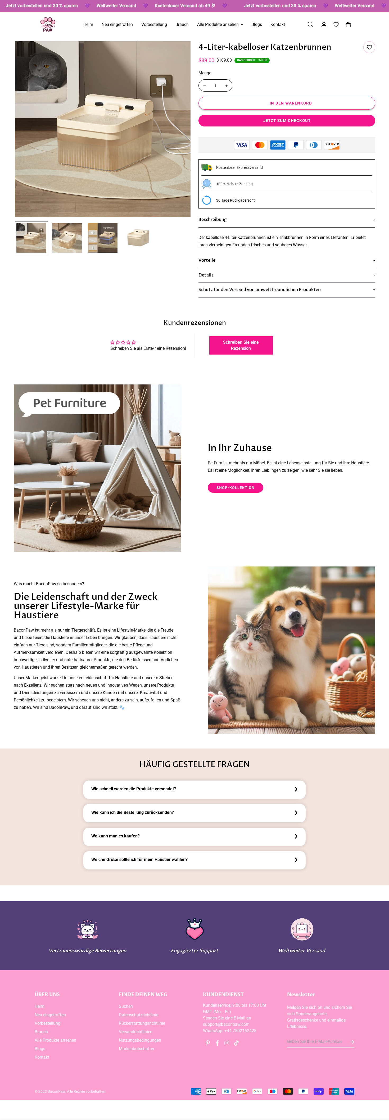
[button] (347, 25)
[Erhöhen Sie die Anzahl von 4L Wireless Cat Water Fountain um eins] (226, 86)
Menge (204, 72)
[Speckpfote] (48, 24)
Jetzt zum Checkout (287, 120)
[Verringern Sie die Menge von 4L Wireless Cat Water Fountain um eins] (204, 86)
